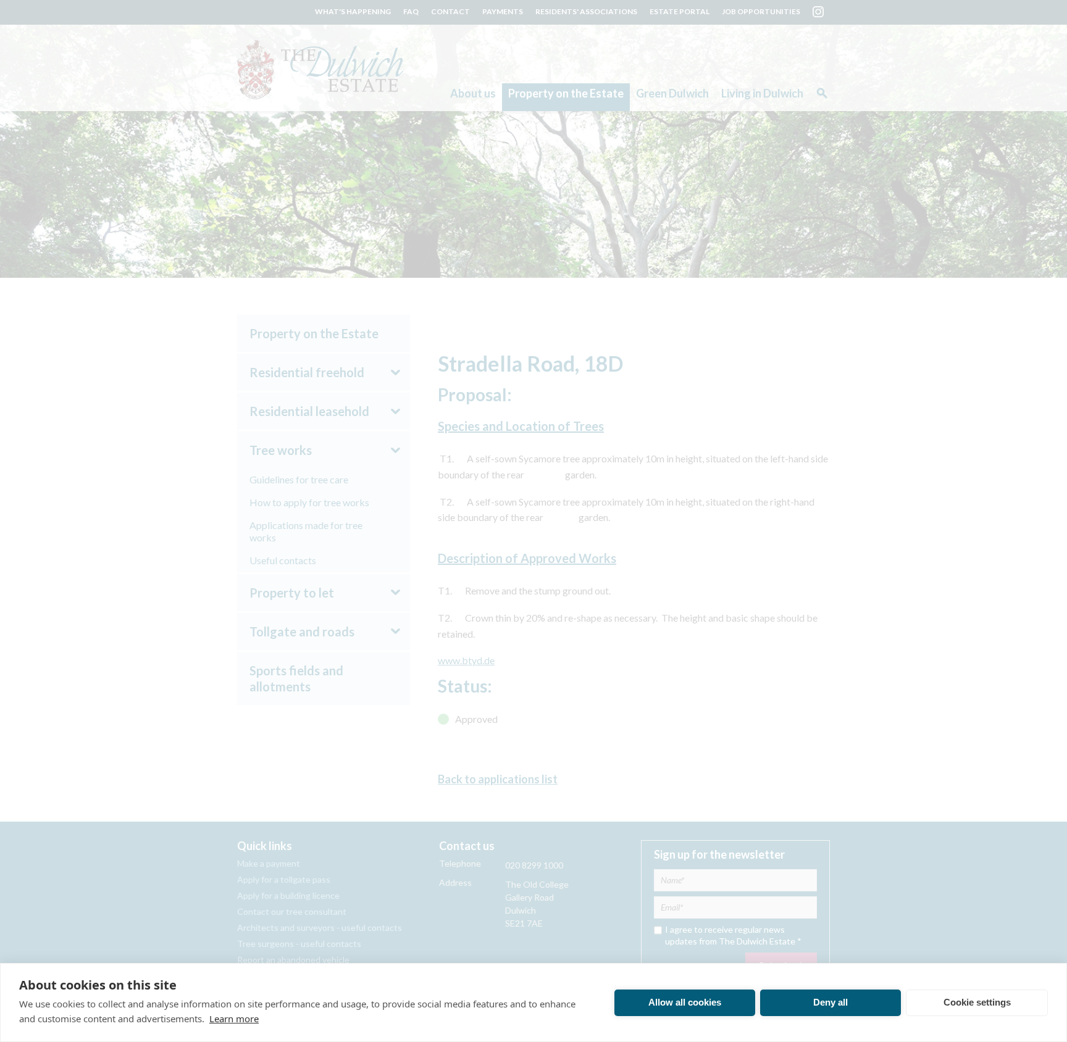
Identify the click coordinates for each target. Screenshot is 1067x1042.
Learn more (234, 1018)
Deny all (830, 1002)
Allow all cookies (684, 1002)
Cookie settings (977, 1002)
